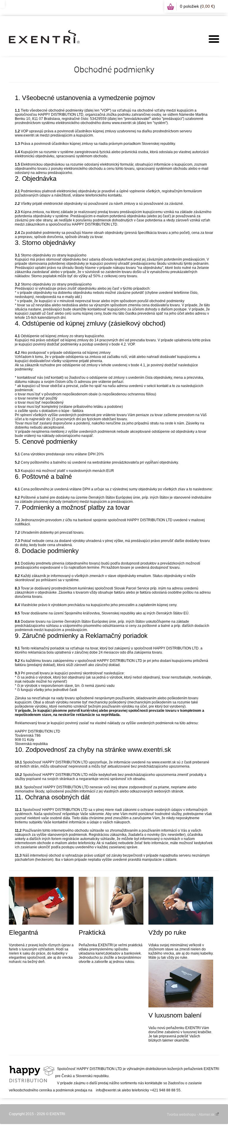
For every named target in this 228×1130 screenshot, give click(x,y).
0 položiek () (197, 6)
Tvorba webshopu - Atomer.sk (191, 1114)
